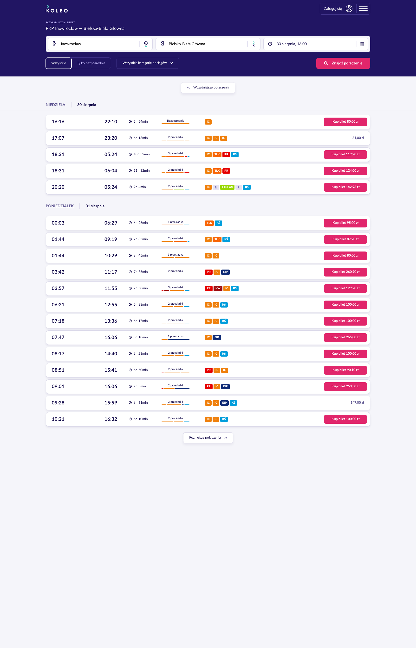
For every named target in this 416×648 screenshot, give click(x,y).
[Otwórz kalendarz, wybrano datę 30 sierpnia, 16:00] (362, 44)
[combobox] (100, 44)
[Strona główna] (57, 9)
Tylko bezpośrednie (91, 63)
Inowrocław (66, 28)
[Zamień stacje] (253, 44)
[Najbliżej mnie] (145, 44)
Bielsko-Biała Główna (104, 28)
